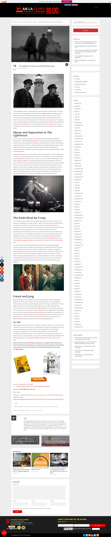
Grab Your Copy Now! (55, 276)
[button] (55, 259)
